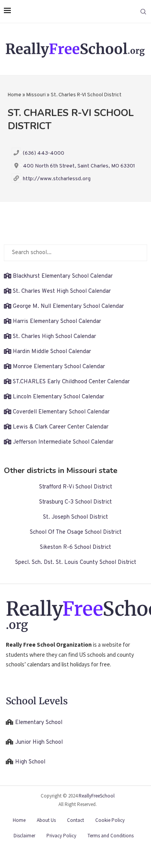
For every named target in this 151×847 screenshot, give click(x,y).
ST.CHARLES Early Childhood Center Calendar (71, 382)
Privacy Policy (61, 835)
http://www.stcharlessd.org (57, 179)
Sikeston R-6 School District (75, 547)
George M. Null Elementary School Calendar (68, 306)
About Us (46, 820)
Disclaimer (24, 835)
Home (14, 95)
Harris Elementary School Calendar (57, 321)
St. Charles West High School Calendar (62, 291)
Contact (75, 820)
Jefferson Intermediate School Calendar (63, 442)
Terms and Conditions (111, 835)
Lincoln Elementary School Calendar (58, 397)
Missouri (36, 95)
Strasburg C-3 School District (75, 502)
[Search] (143, 11)
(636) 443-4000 (43, 153)
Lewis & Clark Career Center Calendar (60, 427)
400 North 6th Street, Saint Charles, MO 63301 (79, 166)
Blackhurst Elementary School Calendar (63, 276)
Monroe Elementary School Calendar (59, 367)
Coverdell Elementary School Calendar (61, 412)
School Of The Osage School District (76, 532)
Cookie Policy (110, 820)
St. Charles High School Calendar (54, 336)
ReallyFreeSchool (97, 795)
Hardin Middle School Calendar (52, 351)
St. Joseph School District (75, 517)
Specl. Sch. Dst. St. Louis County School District (75, 562)
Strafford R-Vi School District (75, 487)
